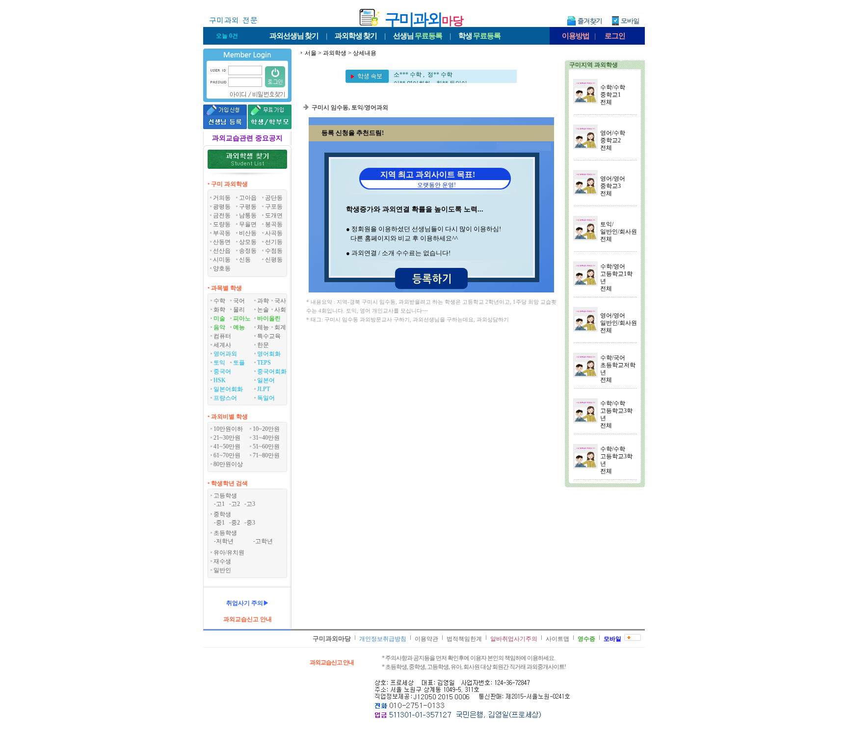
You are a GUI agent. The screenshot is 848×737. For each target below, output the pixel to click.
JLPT (263, 389)
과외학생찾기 (356, 36)
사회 (280, 309)
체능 (263, 327)
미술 (219, 318)
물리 (239, 309)
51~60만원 (266, 446)
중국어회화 (272, 371)
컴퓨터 (222, 336)
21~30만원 (226, 437)
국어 (239, 300)
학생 (479, 36)
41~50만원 (226, 446)
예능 (239, 327)
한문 (263, 345)
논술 (263, 309)
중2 (235, 522)
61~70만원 (226, 455)
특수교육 (269, 336)
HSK (219, 380)
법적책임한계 (464, 638)
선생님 (417, 36)
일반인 (222, 570)
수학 (219, 300)
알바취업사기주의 (513, 638)
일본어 (266, 380)
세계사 (222, 345)
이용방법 (575, 36)
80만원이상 (228, 464)
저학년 (225, 541)
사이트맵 (557, 638)
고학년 (264, 541)
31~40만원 (266, 437)
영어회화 (269, 353)
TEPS (264, 362)
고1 (220, 503)
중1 (220, 522)
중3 (250, 522)
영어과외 (225, 353)
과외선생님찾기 (293, 36)
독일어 (266, 398)
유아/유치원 (228, 552)
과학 (263, 300)
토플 (239, 362)
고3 (250, 503)
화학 (219, 309)
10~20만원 (266, 428)
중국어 (222, 371)
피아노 (242, 318)
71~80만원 (266, 455)
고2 (235, 503)
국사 (280, 300)
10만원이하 (228, 428)
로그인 (615, 36)
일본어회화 (228, 389)
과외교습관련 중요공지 (247, 138)
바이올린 (269, 318)
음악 (219, 327)
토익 (219, 362)
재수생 (222, 561)
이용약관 (426, 638)
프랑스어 (225, 398)
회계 (280, 327)
